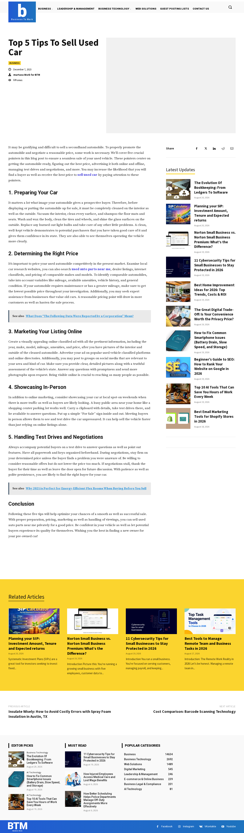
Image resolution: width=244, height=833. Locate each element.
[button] (230, 7)
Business (15, 63)
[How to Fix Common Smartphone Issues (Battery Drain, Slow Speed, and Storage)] (178, 340)
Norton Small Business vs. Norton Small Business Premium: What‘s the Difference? (215, 239)
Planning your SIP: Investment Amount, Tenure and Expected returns (211, 213)
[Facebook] (197, 148)
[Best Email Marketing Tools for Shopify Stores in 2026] (178, 418)
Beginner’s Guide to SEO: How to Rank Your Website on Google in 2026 (214, 366)
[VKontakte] (200, 826)
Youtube (231, 826)
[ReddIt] (223, 148)
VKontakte (210, 826)
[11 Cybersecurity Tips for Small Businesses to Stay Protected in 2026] (178, 267)
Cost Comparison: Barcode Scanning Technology (194, 711)
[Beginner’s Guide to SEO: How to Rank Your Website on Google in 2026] (178, 367)
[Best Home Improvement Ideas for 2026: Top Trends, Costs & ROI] (178, 291)
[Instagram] (179, 826)
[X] (205, 148)
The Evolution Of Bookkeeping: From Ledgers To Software (211, 187)
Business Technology (37, 752)
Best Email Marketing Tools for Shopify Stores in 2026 (214, 416)
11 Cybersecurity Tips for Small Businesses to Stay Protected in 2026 (214, 265)
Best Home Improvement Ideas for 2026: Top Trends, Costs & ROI (214, 290)
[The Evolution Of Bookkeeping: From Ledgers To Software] (178, 189)
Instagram (188, 826)
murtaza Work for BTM (26, 75)
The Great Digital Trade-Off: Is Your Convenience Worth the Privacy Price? (214, 314)
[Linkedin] (214, 148)
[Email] (232, 148)
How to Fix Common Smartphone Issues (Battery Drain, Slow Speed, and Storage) (210, 339)
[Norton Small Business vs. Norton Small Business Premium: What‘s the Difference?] (178, 240)
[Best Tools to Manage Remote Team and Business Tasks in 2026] (210, 621)
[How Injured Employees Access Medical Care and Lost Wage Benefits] (73, 779)
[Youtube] (222, 826)
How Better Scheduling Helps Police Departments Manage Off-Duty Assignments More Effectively (99, 800)
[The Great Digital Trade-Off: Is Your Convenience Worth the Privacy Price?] (178, 316)
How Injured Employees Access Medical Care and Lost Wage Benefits (99, 777)
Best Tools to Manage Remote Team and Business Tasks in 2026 (208, 643)
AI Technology (34, 772)
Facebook (167, 826)
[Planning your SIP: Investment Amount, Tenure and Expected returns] (178, 214)
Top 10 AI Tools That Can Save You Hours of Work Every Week (214, 392)
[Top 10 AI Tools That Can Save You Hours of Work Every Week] (178, 394)
